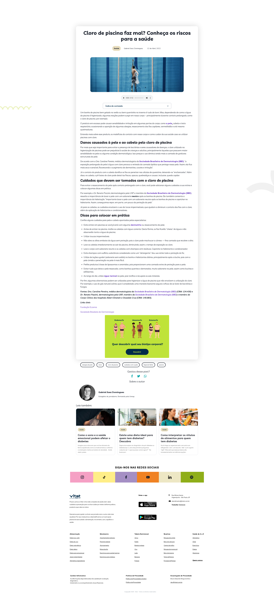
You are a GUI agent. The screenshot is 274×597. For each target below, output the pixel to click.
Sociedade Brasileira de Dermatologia (97, 312)
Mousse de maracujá (170, 549)
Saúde (116, 48)
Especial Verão (148, 365)
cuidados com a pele (131, 365)
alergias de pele (87, 365)
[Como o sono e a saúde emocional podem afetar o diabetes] (95, 425)
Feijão (136, 542)
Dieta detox (73, 549)
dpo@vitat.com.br (176, 582)
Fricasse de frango (170, 561)
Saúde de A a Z (198, 534)
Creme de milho (169, 545)
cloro (100, 365)
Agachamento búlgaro (107, 538)
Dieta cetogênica (75, 545)
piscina (161, 365)
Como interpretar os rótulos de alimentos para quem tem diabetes (178, 438)
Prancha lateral (105, 542)
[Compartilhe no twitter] (138, 376)
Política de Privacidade (133, 582)
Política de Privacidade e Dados (136, 579)
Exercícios (196, 545)
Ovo (136, 549)
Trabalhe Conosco (178, 505)
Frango (137, 561)
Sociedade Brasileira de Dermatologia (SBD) (161, 161)
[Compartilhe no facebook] (132, 376)
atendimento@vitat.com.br (181, 501)
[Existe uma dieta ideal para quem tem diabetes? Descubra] (137, 425)
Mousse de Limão (169, 538)
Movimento (104, 534)
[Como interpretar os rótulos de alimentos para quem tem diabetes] (178, 425)
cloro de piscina (113, 365)
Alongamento (104, 545)
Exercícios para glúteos (107, 557)
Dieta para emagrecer (77, 553)
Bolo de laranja (169, 553)
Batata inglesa (139, 545)
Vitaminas (196, 553)
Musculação (104, 549)
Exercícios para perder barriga (109, 553)
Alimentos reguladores (77, 561)
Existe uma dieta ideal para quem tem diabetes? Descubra (136, 438)
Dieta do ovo (74, 542)
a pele (169, 123)
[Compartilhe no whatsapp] (145, 376)
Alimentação (75, 534)
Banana (137, 557)
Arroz (136, 538)
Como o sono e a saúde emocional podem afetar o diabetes (94, 438)
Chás (194, 542)
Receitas (167, 534)
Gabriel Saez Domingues (133, 48)
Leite (136, 553)
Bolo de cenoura (169, 542)
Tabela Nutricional (142, 534)
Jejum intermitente (76, 557)
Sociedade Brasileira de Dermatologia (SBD (155, 294)
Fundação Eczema (88, 307)
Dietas (195, 549)
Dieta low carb (75, 538)
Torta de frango (169, 557)
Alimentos (196, 538)
